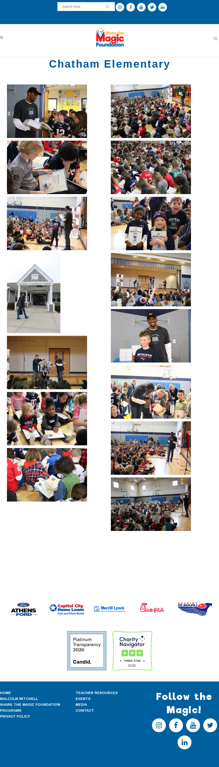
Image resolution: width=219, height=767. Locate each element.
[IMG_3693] (161, 111)
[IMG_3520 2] (57, 293)
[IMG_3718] (161, 167)
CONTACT (85, 710)
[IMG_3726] (57, 223)
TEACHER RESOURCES (97, 693)
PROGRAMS (10, 710)
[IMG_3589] (161, 279)
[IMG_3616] (57, 362)
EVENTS (83, 699)
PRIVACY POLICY (15, 716)
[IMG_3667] (161, 504)
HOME (5, 693)
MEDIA (81, 705)
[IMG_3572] (57, 418)
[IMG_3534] (57, 111)
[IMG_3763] (161, 392)
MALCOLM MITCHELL (19, 699)
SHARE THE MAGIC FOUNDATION (30, 705)
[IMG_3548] (161, 336)
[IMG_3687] (57, 167)
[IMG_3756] (161, 223)
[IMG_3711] (57, 475)
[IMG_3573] (161, 448)
